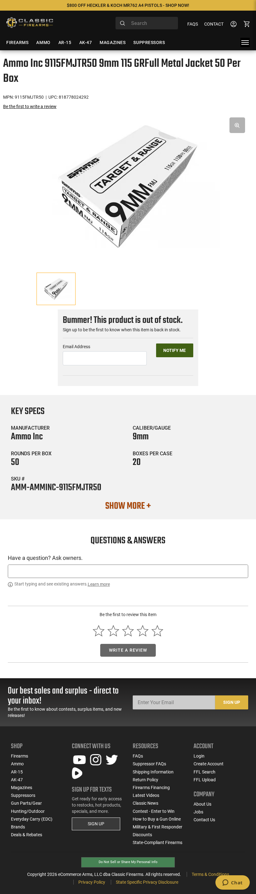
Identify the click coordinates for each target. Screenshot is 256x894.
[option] (128, 186)
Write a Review (128, 650)
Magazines (21, 787)
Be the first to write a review (30, 106)
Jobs (198, 811)
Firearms (19, 755)
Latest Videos (146, 795)
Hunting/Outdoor (28, 811)
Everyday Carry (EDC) (31, 819)
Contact (214, 24)
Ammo (17, 763)
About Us (202, 804)
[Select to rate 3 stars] (128, 631)
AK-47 (17, 779)
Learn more (99, 584)
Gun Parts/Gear (26, 803)
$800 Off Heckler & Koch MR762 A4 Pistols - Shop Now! (128, 5)
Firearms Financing (151, 787)
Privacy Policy (91, 882)
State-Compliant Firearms (157, 842)
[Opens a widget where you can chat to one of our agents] (232, 883)
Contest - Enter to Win (154, 811)
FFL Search (204, 771)
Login (199, 755)
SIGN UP (96, 823)
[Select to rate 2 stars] (113, 631)
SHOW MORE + (128, 506)
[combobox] (147, 23)
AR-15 (17, 771)
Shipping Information (153, 771)
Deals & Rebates (26, 834)
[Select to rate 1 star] (98, 631)
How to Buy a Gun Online (157, 819)
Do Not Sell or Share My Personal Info (128, 862)
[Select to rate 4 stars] (142, 631)
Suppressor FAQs (149, 763)
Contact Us (204, 819)
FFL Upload (205, 779)
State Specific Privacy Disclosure (147, 882)
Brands (18, 826)
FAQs (192, 24)
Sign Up (231, 702)
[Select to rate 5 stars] (157, 631)
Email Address (76, 346)
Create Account (209, 763)
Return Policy (145, 779)
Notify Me (174, 350)
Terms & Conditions (210, 874)
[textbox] (128, 571)
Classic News (145, 803)
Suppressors (23, 795)
